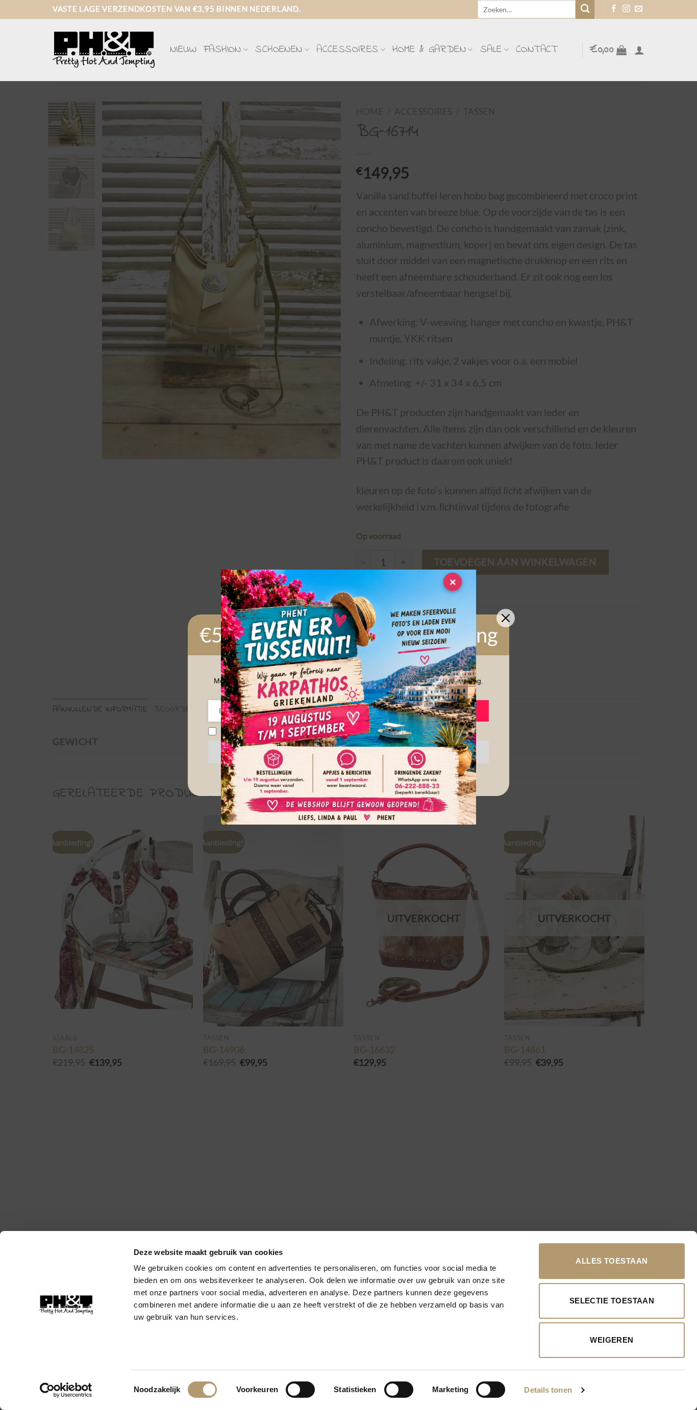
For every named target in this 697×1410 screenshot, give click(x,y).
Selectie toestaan (612, 1300)
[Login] (639, 50)
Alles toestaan (612, 1261)
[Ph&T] (104, 50)
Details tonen (547, 1390)
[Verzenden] (585, 9)
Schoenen (278, 49)
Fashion (222, 49)
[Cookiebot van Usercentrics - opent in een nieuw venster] (66, 1390)
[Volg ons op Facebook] (614, 9)
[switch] (300, 1389)
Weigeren (612, 1340)
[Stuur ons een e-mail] (638, 9)
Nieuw (183, 49)
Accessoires (347, 49)
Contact (537, 49)
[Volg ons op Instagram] (626, 9)
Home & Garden (429, 49)
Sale (491, 49)
